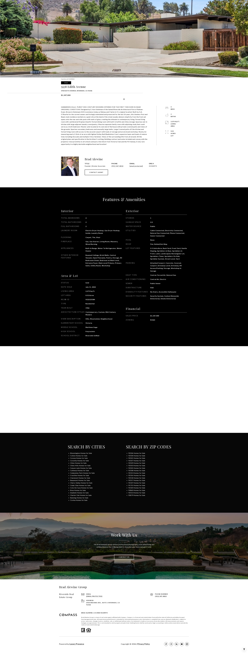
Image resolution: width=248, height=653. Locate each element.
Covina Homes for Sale (78, 500)
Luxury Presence (77, 644)
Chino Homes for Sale (78, 463)
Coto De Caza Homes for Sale (81, 488)
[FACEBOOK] (166, 644)
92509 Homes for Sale (136, 463)
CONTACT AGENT (96, 172)
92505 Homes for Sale (136, 468)
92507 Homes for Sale (136, 460)
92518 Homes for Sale (136, 478)
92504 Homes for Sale (136, 456)
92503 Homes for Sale (136, 465)
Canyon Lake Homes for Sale (81, 468)
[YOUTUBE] (182, 644)
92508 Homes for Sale (136, 470)
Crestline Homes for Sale (79, 475)
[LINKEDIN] (176, 644)
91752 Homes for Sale (136, 485)
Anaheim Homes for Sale (79, 493)
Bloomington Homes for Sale (81, 453)
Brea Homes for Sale (78, 490)
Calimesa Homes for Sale (79, 470)
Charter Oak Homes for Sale (81, 495)
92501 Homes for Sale (136, 458)
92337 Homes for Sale (136, 483)
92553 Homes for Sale (136, 493)
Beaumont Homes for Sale (80, 480)
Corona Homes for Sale (79, 458)
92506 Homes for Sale (136, 453)
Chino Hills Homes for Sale (80, 465)
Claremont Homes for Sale (80, 478)
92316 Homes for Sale (136, 475)
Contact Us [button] (124, 557)
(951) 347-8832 (117, 166)
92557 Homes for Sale (136, 480)
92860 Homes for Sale (136, 490)
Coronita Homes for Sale (79, 460)
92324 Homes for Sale (136, 488)
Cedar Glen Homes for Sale (80, 485)
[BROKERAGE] (187, 644)
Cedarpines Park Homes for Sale (82, 473)
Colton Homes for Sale (78, 456)
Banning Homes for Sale (79, 498)
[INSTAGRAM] (171, 644)
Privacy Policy (143, 644)
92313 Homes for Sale (136, 473)
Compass (130, 617)
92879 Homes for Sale (136, 495)
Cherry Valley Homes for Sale (81, 483)
